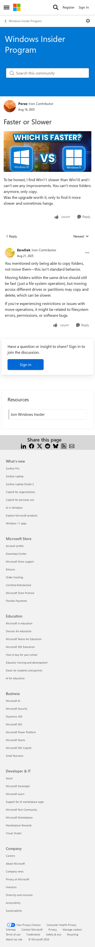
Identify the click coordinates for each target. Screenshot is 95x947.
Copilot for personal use (20, 500)
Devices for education (18, 631)
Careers (10, 856)
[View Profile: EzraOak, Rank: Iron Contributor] (10, 253)
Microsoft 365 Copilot (18, 748)
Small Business (14, 756)
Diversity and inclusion (19, 895)
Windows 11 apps (16, 523)
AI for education (15, 678)
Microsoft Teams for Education (23, 639)
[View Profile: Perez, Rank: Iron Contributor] (10, 106)
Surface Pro (12, 468)
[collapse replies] (47, 246)
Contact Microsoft (32, 929)
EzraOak (23, 250)
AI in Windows (14, 507)
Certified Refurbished (18, 585)
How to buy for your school (21, 655)
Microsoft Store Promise (20, 593)
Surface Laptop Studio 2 (20, 484)
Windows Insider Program (25, 21)
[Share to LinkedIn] (23, 445)
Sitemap (11, 929)
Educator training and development (27, 662)
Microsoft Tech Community (21, 809)
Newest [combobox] (81, 236)
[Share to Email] (71, 445)
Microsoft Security (16, 708)
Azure (9, 778)
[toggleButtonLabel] (88, 20)
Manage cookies (72, 929)
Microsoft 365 (14, 724)
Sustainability (14, 910)
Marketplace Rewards (19, 825)
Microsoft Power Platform (21, 732)
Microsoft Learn (15, 794)
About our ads (14, 939)
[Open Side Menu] (6, 7)
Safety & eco (53, 934)
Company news (15, 871)
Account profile (15, 546)
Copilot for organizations (20, 492)
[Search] (56, 7)
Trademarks (33, 934)
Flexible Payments (16, 601)
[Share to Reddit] (47, 445)
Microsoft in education (19, 623)
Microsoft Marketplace (19, 817)
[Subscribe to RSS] (63, 445)
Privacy (52, 929)
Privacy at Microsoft (17, 879)
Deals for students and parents (24, 670)
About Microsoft (15, 863)
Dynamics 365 (14, 716)
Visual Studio (13, 833)
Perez (23, 103)
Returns (10, 569)
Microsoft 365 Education (20, 647)
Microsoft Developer (18, 786)
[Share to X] (39, 445)
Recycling (72, 934)
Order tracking (14, 577)
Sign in (25, 364)
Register (69, 7)
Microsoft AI (13, 701)
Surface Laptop (14, 476)
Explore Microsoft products (22, 515)
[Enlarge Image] (47, 151)
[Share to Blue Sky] (55, 445)
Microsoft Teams (15, 740)
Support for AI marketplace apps (25, 802)
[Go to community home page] (16, 7)
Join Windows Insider (28, 414)
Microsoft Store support (20, 561)
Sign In (84, 7)
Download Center (16, 554)
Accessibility (13, 903)
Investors (11, 887)
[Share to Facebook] (31, 445)
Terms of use (13, 934)
